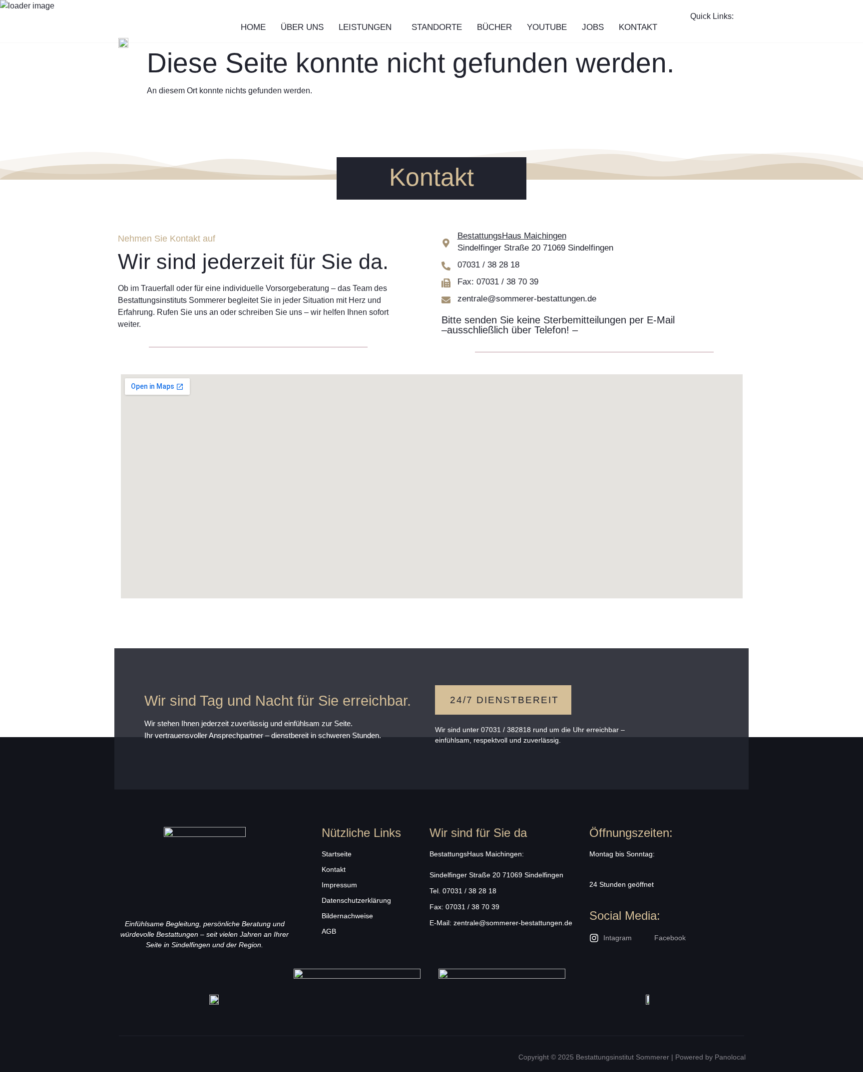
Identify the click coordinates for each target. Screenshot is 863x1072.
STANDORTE (437, 27)
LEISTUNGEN (365, 27)
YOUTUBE (547, 27)
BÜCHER (494, 27)
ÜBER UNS (302, 27)
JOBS (593, 27)
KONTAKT (638, 27)
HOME (253, 27)
